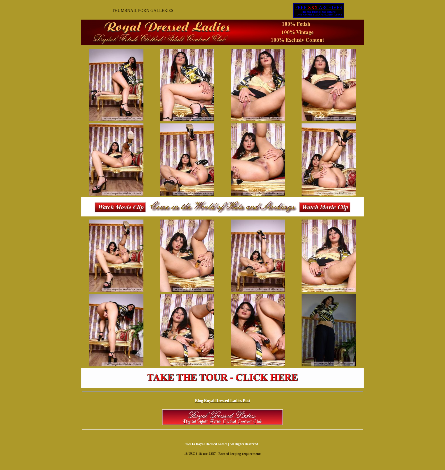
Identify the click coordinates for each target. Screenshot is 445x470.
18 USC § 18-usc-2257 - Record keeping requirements (222, 454)
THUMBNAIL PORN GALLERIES (142, 10)
